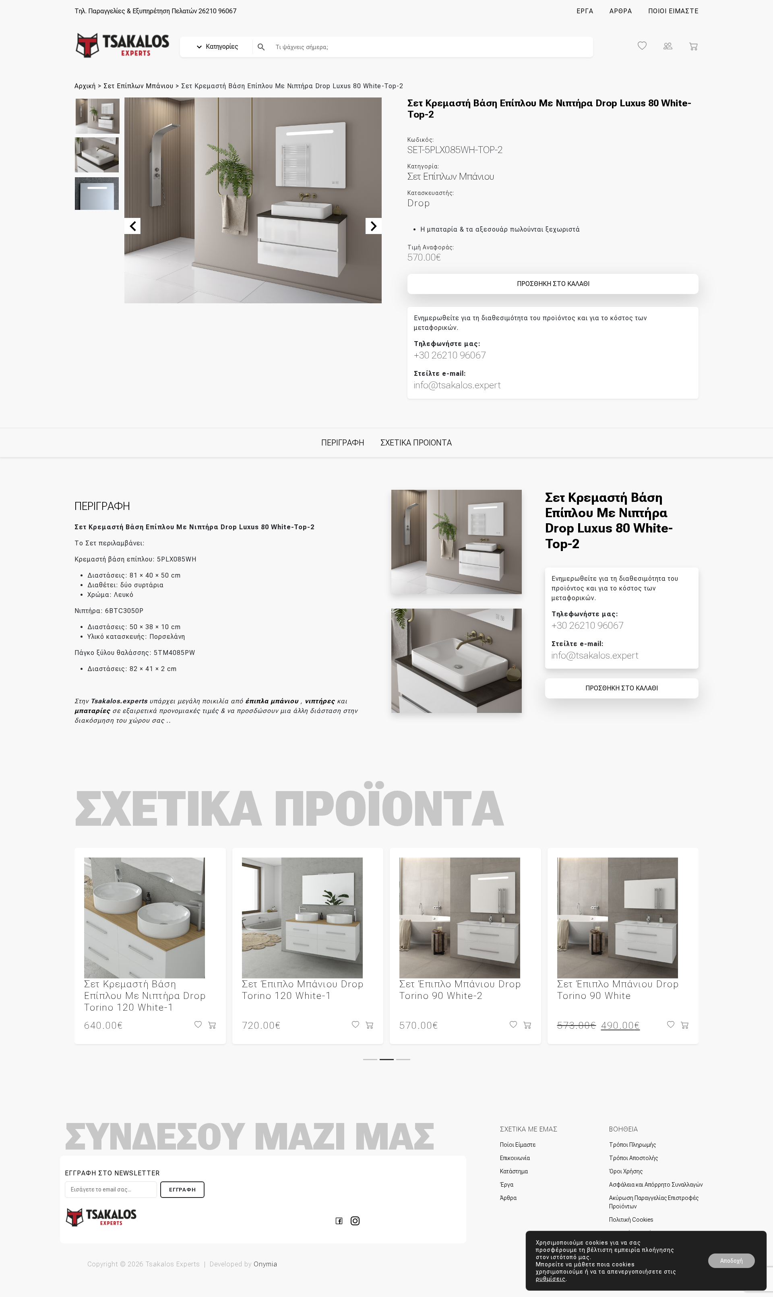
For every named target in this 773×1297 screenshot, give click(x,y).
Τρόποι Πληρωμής (632, 1145)
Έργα (506, 1184)
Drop (418, 203)
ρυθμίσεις (551, 1279)
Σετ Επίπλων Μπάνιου (138, 86)
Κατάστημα (514, 1171)
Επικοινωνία (515, 1158)
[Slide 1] (370, 1059)
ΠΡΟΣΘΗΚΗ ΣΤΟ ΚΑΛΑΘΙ (553, 284)
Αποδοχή (731, 1261)
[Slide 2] (387, 1059)
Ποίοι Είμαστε (517, 1145)
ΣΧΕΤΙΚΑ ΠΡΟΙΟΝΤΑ (416, 443)
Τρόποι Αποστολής (633, 1158)
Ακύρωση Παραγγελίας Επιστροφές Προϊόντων (654, 1202)
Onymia (265, 1264)
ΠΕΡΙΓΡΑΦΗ (342, 443)
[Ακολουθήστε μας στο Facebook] (341, 1220)
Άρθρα (508, 1198)
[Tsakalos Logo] (122, 45)
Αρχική (85, 86)
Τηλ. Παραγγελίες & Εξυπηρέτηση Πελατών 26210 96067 (155, 11)
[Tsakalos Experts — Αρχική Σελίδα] (101, 1217)
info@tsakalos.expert (457, 385)
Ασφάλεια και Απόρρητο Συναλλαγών (656, 1184)
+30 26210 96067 (450, 355)
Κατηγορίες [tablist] (221, 46)
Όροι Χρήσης (626, 1171)
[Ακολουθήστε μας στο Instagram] (355, 1220)
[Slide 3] (403, 1059)
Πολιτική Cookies (631, 1219)
